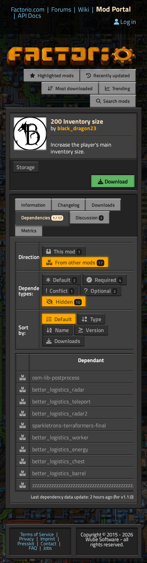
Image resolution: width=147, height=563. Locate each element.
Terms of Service (37, 534)
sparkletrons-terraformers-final (69, 425)
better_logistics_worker (60, 437)
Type (95, 319)
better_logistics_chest (58, 461)
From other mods (78, 262)
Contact (48, 543)
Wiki (83, 9)
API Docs (29, 16)
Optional (102, 291)
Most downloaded (73, 88)
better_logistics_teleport (61, 401)
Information (33, 204)
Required (107, 280)
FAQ (33, 548)
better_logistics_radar (58, 389)
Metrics (29, 230)
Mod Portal (113, 9)
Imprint (47, 539)
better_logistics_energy (60, 449)
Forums (61, 9)
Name (61, 330)
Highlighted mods (55, 75)
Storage (25, 167)
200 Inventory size (77, 121)
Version (94, 330)
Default (64, 280)
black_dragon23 (76, 128)
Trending (120, 88)
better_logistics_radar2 (60, 413)
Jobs (47, 548)
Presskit (25, 543)
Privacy (26, 539)
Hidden (67, 302)
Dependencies (41, 217)
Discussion (89, 217)
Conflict (60, 291)
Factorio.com (27, 9)
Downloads (103, 204)
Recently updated (111, 75)
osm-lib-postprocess (55, 377)
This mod (66, 251)
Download (115, 181)
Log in (128, 21)
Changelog (68, 204)
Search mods (116, 101)
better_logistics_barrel (59, 473)
